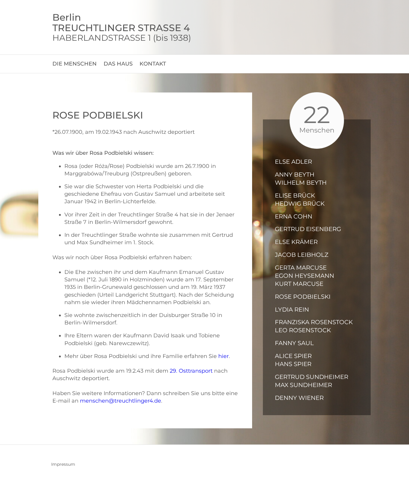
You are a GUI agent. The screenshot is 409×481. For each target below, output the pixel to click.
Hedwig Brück (300, 203)
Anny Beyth (294, 174)
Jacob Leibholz (301, 254)
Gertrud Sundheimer (311, 376)
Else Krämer (296, 241)
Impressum (63, 464)
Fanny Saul (294, 343)
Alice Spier (293, 355)
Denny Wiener (299, 397)
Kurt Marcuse (299, 283)
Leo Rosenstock (303, 330)
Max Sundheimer (303, 385)
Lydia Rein (292, 309)
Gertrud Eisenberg (308, 229)
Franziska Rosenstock (314, 322)
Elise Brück (295, 195)
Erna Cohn (293, 216)
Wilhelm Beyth (301, 182)
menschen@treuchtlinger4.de (120, 400)
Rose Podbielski (303, 296)
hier (223, 356)
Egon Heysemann (304, 275)
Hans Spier (293, 364)
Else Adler (293, 161)
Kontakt (153, 63)
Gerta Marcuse (301, 267)
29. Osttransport (191, 371)
